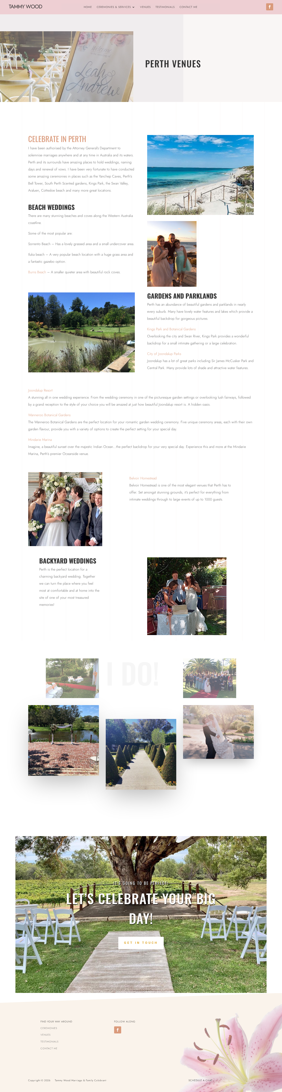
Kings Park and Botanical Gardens (171, 329)
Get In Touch (141, 942)
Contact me (188, 7)
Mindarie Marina (40, 439)
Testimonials (165, 7)
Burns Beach (37, 272)
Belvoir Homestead (143, 478)
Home (88, 7)
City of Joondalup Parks (164, 353)
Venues (145, 7)
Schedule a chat (200, 1080)
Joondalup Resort (40, 390)
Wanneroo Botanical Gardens (49, 415)
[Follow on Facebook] (269, 6)
